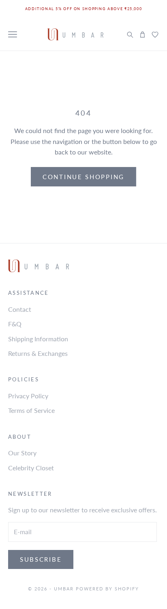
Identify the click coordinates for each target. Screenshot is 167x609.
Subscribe (41, 559)
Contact (19, 309)
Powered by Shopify (107, 588)
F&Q (14, 324)
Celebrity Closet (31, 468)
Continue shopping (83, 176)
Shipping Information (38, 339)
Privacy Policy (28, 396)
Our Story (22, 453)
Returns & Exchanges (38, 353)
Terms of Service (31, 410)
